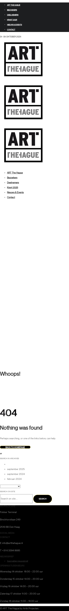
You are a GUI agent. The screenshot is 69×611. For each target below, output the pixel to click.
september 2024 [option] (16, 474)
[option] (38, 464)
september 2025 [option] (16, 469)
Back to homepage (15, 447)
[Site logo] (23, 79)
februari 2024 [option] (14, 479)
